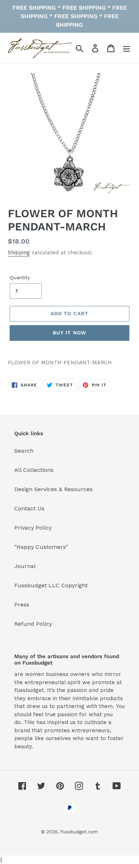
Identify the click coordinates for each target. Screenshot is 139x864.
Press (21, 604)
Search (24, 450)
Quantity (20, 277)
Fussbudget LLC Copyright (51, 585)
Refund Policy (33, 623)
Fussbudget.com (79, 831)
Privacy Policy (33, 527)
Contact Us (29, 508)
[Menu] (126, 48)
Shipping (19, 252)
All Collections (33, 470)
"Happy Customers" (41, 546)
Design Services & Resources (53, 489)
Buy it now (69, 332)
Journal (25, 566)
